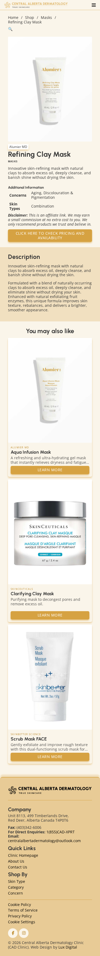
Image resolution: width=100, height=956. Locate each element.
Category (16, 887)
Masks (46, 17)
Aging (36, 192)
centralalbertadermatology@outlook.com (44, 840)
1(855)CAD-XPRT (60, 831)
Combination (42, 206)
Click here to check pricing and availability (50, 235)
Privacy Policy (20, 916)
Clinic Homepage (23, 855)
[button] (50, 29)
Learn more (50, 469)
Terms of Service (23, 910)
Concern (15, 893)
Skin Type (16, 881)
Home (13, 17)
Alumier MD (18, 147)
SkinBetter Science (26, 734)
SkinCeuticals (22, 589)
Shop (29, 17)
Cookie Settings (21, 922)
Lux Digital (67, 947)
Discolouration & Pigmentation (52, 195)
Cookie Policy (19, 905)
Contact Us (17, 867)
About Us (16, 861)
